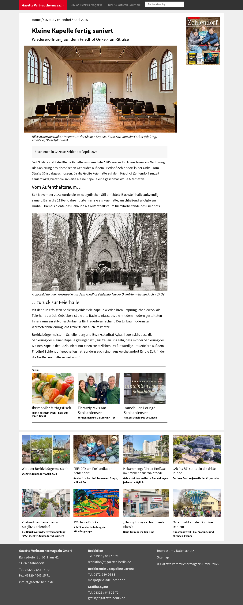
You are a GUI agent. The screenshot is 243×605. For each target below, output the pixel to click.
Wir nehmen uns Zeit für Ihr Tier (96, 417)
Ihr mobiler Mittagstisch (51, 407)
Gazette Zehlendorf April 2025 (76, 152)
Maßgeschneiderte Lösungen (140, 417)
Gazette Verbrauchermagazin (43, 5)
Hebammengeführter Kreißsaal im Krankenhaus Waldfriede (145, 470)
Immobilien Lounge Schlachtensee (139, 410)
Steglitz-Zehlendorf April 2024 (39, 473)
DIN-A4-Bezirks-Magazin (86, 5)
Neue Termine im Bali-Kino (138, 532)
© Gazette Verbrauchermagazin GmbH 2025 (188, 564)
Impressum (165, 551)
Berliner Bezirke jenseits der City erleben (196, 478)
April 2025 (81, 20)
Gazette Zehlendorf (57, 20)
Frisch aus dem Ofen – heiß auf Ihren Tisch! (50, 414)
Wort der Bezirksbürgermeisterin (45, 468)
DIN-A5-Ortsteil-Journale (124, 5)
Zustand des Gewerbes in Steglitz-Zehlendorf (40, 524)
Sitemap (163, 557)
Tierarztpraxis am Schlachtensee (92, 410)
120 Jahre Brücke (85, 522)
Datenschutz (185, 551)
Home (36, 20)
